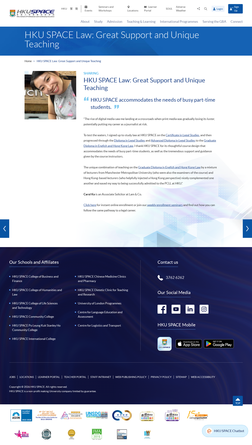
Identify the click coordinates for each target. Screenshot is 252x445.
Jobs (12, 377)
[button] (205, 9)
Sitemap (181, 377)
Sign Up (236, 8)
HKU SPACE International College (34, 338)
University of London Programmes (99, 303)
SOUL (169, 8)
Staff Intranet (100, 377)
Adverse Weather (181, 8)
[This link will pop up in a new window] (189, 343)
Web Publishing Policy (130, 377)
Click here (90, 205)
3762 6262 (175, 278)
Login (220, 8)
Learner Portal (150, 8)
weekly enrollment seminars (165, 205)
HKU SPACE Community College (33, 316)
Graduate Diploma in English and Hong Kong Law (169, 167)
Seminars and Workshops (106, 8)
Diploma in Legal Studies (129, 140)
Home (28, 61)
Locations (132, 10)
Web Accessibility (203, 377)
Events (88, 10)
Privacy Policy (161, 377)
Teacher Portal (75, 377)
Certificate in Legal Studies (182, 135)
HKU (64, 8)
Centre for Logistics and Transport (99, 325)
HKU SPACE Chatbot (229, 431)
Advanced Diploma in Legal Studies (173, 140)
